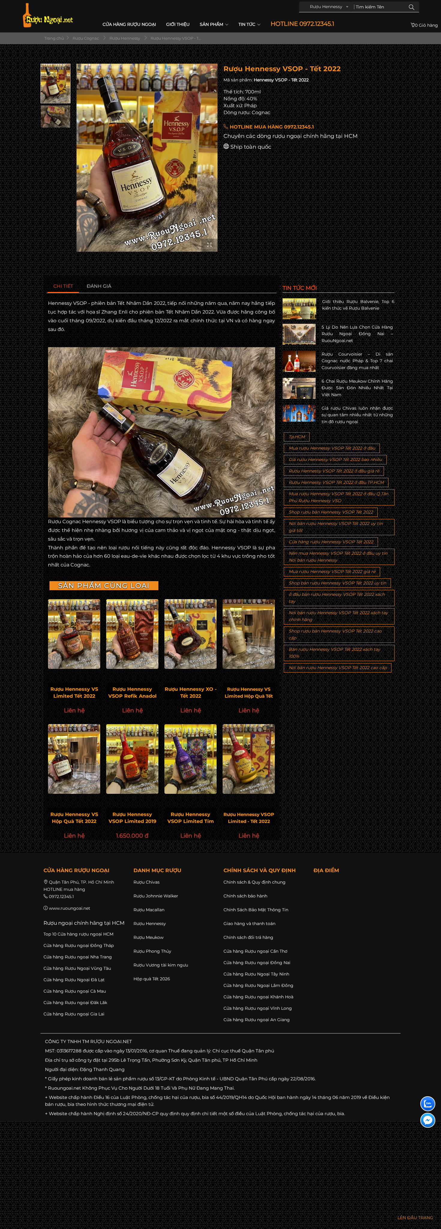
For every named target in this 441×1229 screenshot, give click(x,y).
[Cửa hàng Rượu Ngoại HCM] (47, 15)
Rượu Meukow (149, 937)
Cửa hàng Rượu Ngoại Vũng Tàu (77, 968)
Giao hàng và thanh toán (249, 923)
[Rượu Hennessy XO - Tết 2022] (190, 634)
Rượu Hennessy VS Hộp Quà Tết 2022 (74, 818)
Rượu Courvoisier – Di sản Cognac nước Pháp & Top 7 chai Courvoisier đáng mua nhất (357, 360)
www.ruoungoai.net (69, 908)
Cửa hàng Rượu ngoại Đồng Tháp (79, 945)
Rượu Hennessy (150, 923)
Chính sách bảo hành (245, 896)
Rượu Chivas (147, 882)
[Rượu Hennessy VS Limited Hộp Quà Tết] (249, 634)
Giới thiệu (178, 24)
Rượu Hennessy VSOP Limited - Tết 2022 (249, 818)
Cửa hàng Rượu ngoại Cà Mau (75, 991)
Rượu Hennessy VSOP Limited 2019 (132, 818)
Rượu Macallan (149, 909)
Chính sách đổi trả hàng (248, 937)
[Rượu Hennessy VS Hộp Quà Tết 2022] (74, 759)
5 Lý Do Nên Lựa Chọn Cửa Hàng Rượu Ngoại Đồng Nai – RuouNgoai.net (357, 333)
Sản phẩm (212, 24)
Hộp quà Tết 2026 (152, 979)
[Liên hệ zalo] (428, 1103)
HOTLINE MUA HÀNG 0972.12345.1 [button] (271, 127)
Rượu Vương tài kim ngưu (161, 965)
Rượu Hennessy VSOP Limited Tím (190, 818)
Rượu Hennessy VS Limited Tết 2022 (74, 692)
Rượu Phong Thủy (152, 951)
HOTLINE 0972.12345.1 (302, 23)
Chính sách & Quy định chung (255, 882)
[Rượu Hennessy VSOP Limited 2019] (132, 759)
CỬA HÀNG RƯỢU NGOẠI (129, 24)
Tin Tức (247, 24)
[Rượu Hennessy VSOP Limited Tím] (190, 759)
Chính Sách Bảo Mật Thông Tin (256, 909)
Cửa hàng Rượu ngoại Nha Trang (78, 957)
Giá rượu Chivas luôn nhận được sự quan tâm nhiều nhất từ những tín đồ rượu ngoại (357, 414)
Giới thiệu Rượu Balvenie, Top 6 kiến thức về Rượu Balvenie (358, 305)
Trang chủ (54, 38)
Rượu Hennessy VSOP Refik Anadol (132, 692)
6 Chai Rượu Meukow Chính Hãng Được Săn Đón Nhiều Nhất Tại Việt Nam (357, 387)
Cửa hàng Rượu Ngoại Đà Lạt (74, 979)
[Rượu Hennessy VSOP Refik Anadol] (132, 634)
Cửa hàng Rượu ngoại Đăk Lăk (75, 1002)
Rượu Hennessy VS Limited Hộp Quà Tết (249, 692)
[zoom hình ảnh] (209, 245)
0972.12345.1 (61, 896)
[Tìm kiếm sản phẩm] (411, 7)
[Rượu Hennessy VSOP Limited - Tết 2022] (249, 759)
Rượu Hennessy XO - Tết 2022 (191, 692)
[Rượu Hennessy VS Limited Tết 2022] (74, 634)
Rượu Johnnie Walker (156, 896)
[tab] (63, 286)
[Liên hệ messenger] (428, 1120)
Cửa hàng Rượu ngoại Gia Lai (74, 1014)
